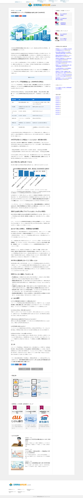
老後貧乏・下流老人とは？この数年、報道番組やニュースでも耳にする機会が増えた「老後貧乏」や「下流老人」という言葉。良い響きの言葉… (37, 445)
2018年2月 (57, 102)
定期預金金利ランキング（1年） (53, 1)
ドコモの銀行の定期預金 (63, 19)
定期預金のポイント (12, 489)
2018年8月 (57, 100)
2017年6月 (57, 110)
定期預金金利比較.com (40, 496)
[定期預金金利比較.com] (42, 7)
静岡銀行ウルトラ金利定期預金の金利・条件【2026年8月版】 (37, 462)
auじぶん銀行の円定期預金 (63, 14)
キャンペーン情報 (18, 10)
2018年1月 (57, 104)
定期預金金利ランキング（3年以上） (64, 1)
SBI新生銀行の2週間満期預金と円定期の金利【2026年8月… (44, 427)
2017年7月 (57, 108)
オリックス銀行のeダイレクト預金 (63, 39)
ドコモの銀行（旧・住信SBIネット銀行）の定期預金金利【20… (31, 427)
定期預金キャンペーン (21, 489)
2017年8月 (57, 106)
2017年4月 (57, 114)
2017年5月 (57, 112)
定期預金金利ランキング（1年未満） (41, 1)
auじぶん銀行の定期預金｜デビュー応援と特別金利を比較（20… (17, 427)
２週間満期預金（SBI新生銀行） (63, 23)
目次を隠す (32, 77)
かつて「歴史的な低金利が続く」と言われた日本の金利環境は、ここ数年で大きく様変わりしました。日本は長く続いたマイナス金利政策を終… (37, 456)
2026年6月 (57, 98)
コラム (31, 437)
